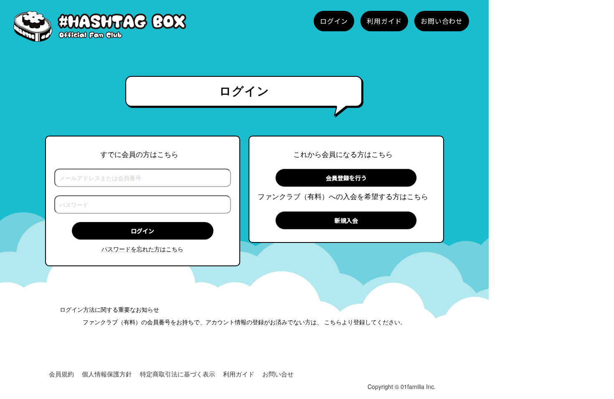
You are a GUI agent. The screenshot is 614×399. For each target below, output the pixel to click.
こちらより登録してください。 (365, 322)
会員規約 (61, 373)
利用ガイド (238, 373)
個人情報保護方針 (107, 373)
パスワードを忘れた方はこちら (142, 249)
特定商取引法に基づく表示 (177, 373)
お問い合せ (278, 373)
